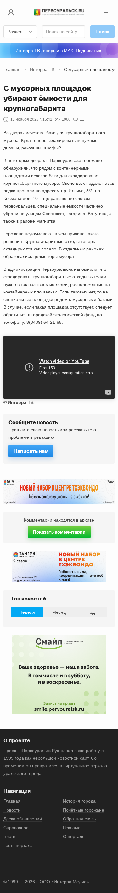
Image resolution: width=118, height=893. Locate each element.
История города (79, 801)
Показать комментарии (59, 531)
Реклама (72, 827)
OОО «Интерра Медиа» (64, 881)
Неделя (27, 612)
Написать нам (31, 451)
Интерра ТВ (42, 69)
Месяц (59, 612)
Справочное (16, 827)
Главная (11, 69)
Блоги (9, 836)
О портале (74, 836)
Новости (11, 809)
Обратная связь (79, 818)
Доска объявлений (22, 818)
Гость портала (18, 845)
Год (91, 612)
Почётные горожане (83, 809)
